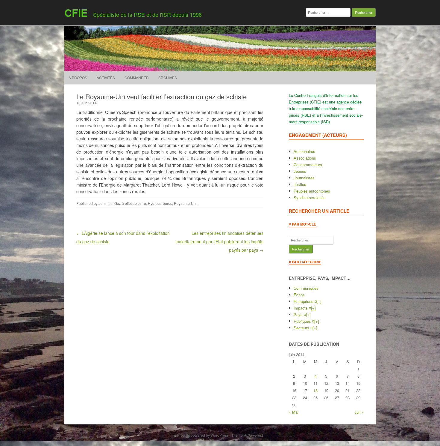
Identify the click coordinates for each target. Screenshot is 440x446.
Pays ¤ (300, 314)
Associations (305, 158)
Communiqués (306, 288)
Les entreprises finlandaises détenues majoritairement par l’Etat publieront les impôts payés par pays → (219, 241)
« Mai (293, 412)
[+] (319, 301)
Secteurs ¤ (303, 328)
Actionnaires (304, 151)
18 (315, 390)
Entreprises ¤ (305, 301)
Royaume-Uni (185, 203)
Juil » (359, 412)
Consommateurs (308, 164)
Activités (106, 77)
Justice (300, 184)
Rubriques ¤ (304, 321)
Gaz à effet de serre (130, 203)
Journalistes (304, 178)
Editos (299, 295)
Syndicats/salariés (310, 197)
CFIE (76, 12)
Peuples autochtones (312, 191)
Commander (137, 77)
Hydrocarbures (160, 203)
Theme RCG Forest (247, 435)
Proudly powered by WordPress (203, 435)
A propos (78, 77)
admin (103, 203)
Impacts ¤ (302, 308)
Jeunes (300, 171)
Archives (167, 77)
